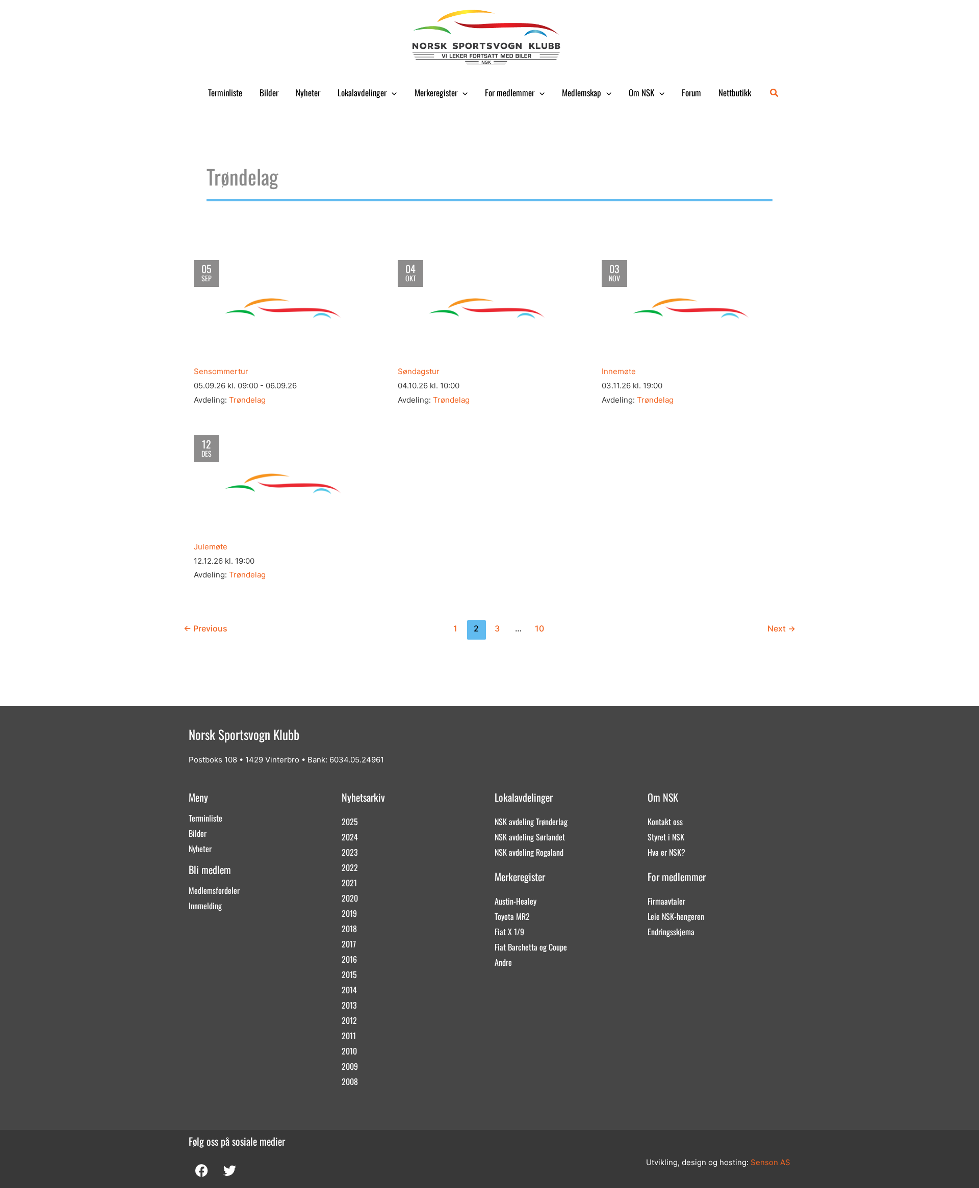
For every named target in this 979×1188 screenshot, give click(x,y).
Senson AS (770, 1162)
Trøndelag (247, 400)
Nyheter (308, 92)
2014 (349, 990)
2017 (349, 944)
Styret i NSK (666, 837)
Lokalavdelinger (362, 92)
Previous (205, 628)
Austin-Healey (515, 901)
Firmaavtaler (666, 901)
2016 (349, 959)
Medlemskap (581, 92)
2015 (349, 974)
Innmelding (205, 906)
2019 (349, 913)
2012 (349, 1020)
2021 (349, 883)
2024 (350, 837)
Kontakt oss (665, 821)
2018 (349, 928)
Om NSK (641, 92)
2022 (350, 867)
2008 (350, 1081)
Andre (503, 962)
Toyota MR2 (512, 916)
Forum (691, 92)
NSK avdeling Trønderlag (531, 821)
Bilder (269, 92)
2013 (349, 1005)
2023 (350, 852)
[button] (392, 93)
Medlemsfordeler (214, 890)
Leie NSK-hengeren (676, 916)
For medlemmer (509, 92)
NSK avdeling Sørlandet (530, 837)
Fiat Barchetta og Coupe (531, 947)
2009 (350, 1066)
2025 (350, 821)
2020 (350, 898)
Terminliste (225, 92)
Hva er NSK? (666, 852)
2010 (349, 1051)
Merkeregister (436, 92)
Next (781, 628)
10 (539, 628)
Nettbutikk (734, 92)
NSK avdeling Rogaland (529, 852)
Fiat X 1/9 (509, 932)
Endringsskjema (671, 932)
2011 (349, 1035)
